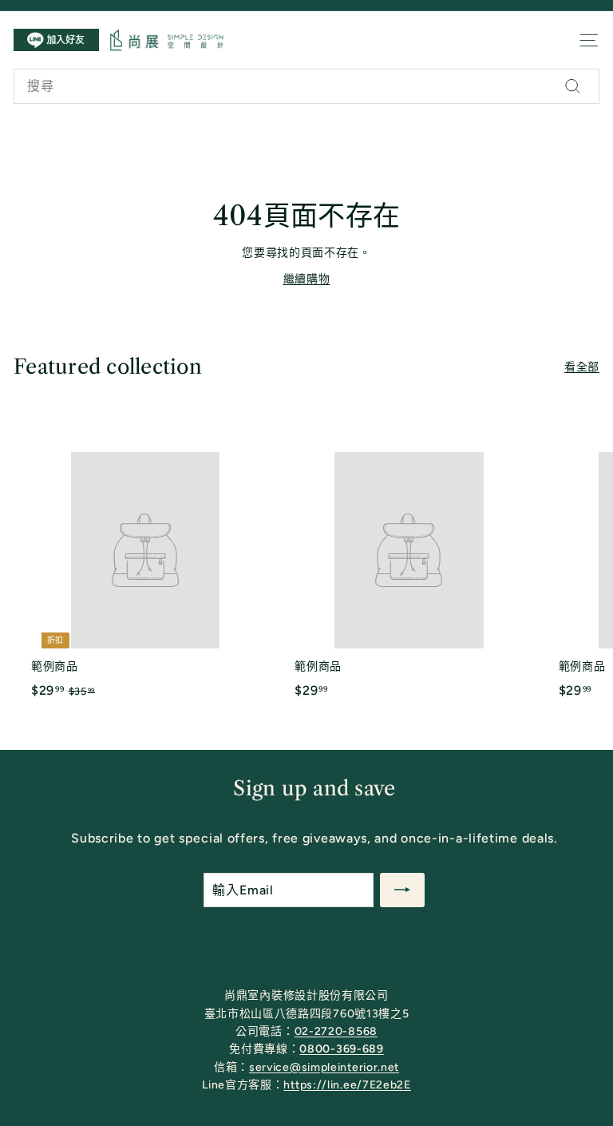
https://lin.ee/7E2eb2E (346, 1085)
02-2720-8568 (336, 1031)
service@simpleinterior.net (324, 1067)
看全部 (581, 367)
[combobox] (306, 86)
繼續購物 (306, 279)
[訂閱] (402, 890)
